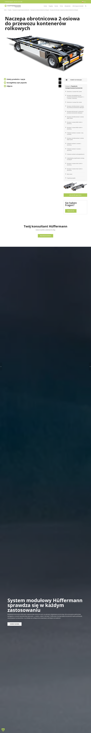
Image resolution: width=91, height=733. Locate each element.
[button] (3, 730)
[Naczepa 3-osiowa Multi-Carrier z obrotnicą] (1, 366)
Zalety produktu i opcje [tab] (16, 79)
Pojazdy (9, 10)
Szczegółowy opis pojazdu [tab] (17, 83)
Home (5, 10)
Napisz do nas (70, 210)
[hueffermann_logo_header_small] (12, 6)
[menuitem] (84, 2)
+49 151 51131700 (18, 1)
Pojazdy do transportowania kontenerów (21, 10)
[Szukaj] (85, 6)
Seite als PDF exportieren (75, 195)
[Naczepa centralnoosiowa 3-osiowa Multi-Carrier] (90, 366)
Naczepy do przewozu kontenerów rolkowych (40, 10)
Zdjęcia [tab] (9, 86)
